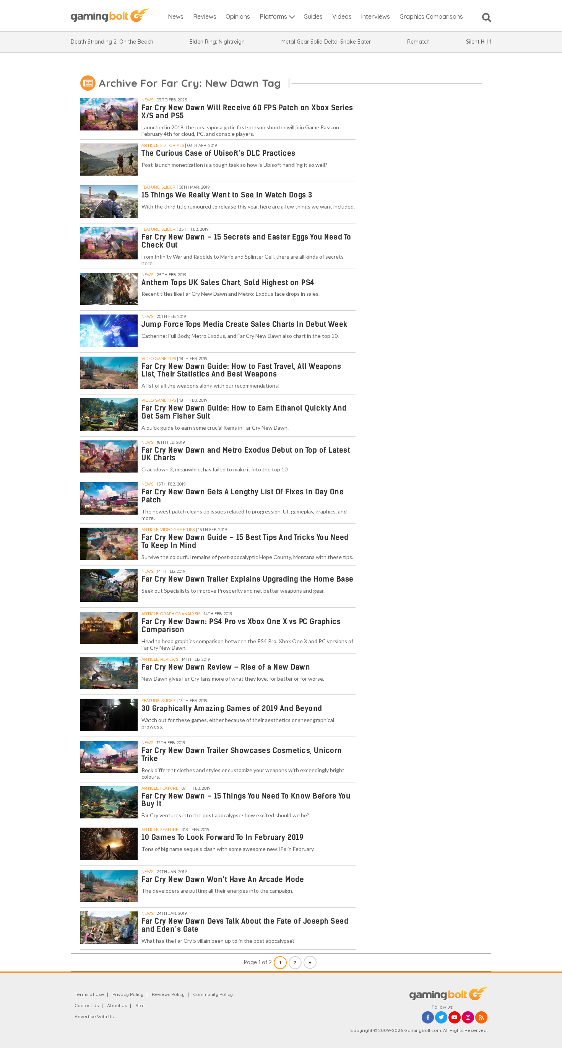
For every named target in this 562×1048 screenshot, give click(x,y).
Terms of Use (89, 994)
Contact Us (87, 1005)
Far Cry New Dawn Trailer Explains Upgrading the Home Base (247, 579)
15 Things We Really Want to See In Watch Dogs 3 (226, 195)
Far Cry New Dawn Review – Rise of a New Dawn (225, 667)
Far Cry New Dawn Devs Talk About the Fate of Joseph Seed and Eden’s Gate (244, 925)
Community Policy (213, 994)
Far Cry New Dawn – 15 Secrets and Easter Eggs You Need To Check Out (246, 241)
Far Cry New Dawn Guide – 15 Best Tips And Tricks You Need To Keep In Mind (245, 541)
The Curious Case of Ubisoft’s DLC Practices (218, 153)
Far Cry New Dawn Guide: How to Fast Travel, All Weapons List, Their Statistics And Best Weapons (241, 370)
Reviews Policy (168, 994)
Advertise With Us (94, 1016)
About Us (117, 1005)
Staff (141, 1005)
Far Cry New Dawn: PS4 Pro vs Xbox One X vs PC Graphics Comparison (241, 625)
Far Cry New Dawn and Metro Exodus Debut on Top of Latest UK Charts (245, 454)
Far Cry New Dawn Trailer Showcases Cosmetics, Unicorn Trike (241, 754)
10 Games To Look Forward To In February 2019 (222, 837)
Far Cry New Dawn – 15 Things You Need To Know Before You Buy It (245, 800)
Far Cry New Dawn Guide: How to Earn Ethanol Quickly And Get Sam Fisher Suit (244, 412)
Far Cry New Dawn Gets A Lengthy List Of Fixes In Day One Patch (242, 495)
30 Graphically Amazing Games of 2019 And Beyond (231, 708)
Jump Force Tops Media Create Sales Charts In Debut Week (244, 324)
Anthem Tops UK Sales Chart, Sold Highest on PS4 (228, 282)
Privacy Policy (127, 994)
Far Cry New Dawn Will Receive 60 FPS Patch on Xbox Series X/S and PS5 (247, 111)
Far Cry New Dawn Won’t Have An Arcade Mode (222, 879)
